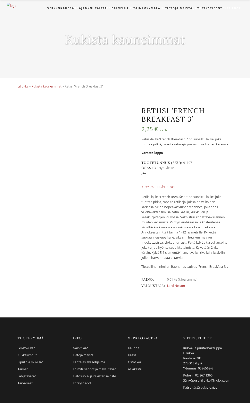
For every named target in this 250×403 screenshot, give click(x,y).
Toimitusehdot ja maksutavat (94, 369)
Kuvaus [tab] (147, 187)
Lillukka (23, 86)
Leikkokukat (26, 348)
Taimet (23, 369)
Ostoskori (135, 362)
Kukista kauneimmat (46, 86)
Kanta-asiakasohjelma (89, 362)
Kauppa (133, 348)
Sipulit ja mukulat (30, 362)
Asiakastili (135, 369)
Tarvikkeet (25, 383)
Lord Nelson (176, 286)
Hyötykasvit (167, 168)
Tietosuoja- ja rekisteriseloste (94, 376)
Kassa (132, 355)
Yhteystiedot (82, 383)
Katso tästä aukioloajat (200, 387)
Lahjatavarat (27, 376)
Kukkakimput (27, 355)
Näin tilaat (80, 348)
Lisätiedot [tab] (166, 187)
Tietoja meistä (83, 355)
